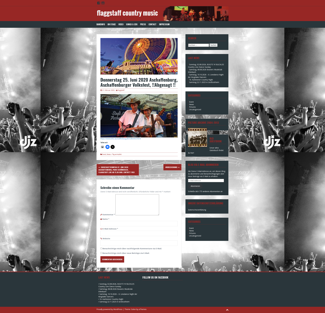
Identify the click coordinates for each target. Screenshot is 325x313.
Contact (152, 24)
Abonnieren (195, 186)
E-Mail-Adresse (110, 229)
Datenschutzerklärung (197, 210)
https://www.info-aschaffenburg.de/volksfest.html (120, 138)
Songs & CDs (131, 24)
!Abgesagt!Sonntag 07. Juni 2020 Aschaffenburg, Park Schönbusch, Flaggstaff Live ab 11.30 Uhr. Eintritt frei (117, 170)
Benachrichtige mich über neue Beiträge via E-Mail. (126, 253)
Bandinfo (100, 24)
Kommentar (108, 214)
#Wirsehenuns (171, 167)
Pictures (192, 107)
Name (105, 219)
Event (104, 154)
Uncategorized (195, 109)
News (109, 154)
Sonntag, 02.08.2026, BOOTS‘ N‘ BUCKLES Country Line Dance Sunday (206, 65)
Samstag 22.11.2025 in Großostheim (204, 82)
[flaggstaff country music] (162, 13)
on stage (112, 24)
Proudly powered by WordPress (109, 309)
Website (106, 238)
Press (143, 24)
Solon (133, 309)
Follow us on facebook (155, 277)
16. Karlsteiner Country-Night (201, 79)
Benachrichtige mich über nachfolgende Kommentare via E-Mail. (132, 248)
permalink (117, 154)
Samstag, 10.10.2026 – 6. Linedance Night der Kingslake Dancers (206, 75)
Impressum (164, 24)
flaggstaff (121, 90)
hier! (192, 153)
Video (120, 24)
